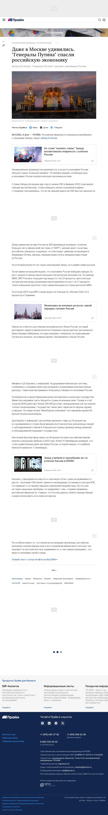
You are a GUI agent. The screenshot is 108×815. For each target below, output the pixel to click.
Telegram (58, 127)
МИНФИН (68, 583)
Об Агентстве (8, 734)
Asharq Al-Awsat (49, 138)
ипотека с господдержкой (49, 583)
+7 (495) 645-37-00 (49, 734)
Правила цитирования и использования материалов (23, 797)
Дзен (45, 127)
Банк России (28, 583)
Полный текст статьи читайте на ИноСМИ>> (35, 559)
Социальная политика (11, 807)
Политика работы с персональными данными (20, 801)
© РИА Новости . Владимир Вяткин (25, 121)
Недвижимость (82, 578)
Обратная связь (10, 738)
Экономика (54, 32)
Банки (28, 578)
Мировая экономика (63, 578)
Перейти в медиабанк (49, 121)
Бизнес (47, 578)
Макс (35, 127)
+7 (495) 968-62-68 (76, 735)
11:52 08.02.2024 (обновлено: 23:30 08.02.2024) (31, 43)
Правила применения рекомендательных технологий (23, 804)
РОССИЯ (16, 583)
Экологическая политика (12, 810)
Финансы (37, 578)
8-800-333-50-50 (49, 743)
